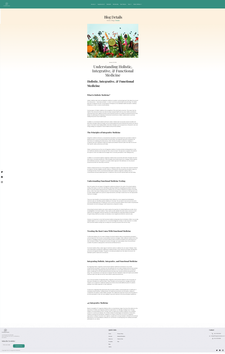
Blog (109, 344)
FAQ (118, 341)
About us (111, 339)
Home (110, 333)
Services (110, 336)
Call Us (110, 346)
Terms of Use (120, 339)
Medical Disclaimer (121, 336)
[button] (93, 4)
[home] (7, 4)
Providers (111, 341)
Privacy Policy (120, 333)
